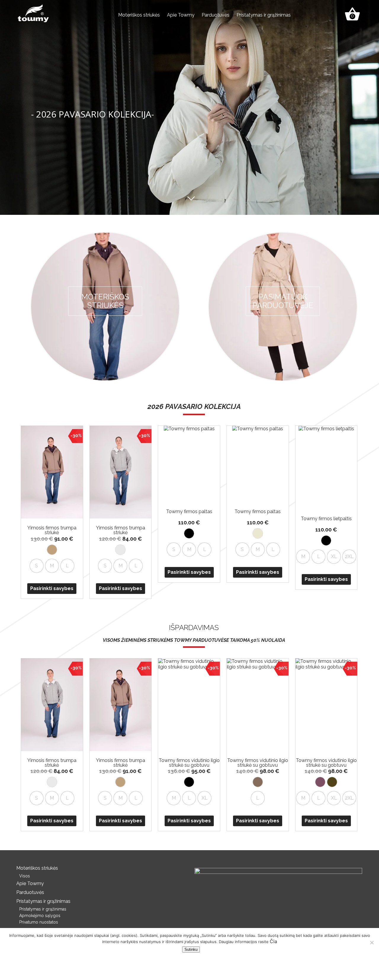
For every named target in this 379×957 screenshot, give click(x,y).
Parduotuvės (215, 15)
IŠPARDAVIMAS (194, 627)
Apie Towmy (181, 15)
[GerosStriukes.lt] (33, 13)
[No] (372, 942)
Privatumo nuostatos (38, 922)
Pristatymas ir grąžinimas (264, 15)
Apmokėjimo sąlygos (39, 915)
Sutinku (190, 949)
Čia (273, 941)
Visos (24, 876)
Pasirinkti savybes (51, 588)
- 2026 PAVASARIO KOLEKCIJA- (92, 114)
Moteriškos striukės (139, 15)
